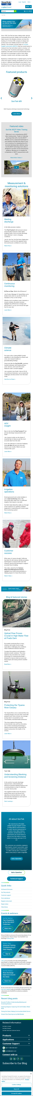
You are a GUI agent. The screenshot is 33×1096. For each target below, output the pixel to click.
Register (24, 2)
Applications (8, 1039)
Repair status (4, 904)
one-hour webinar (6, 989)
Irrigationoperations (9, 490)
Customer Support (11, 1043)
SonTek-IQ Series (7, 1028)
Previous (1, 98)
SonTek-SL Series (7, 1026)
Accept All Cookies (16, 1093)
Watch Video (7, 576)
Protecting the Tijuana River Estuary (14, 706)
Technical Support (16, 879)
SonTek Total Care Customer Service (11, 1030)
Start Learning (8, 801)
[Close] (31, 1074)
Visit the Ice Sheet (9, 379)
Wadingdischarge (8, 220)
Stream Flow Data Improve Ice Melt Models (12, 1014)
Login (19, 2)
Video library (4, 907)
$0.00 (29, 11)
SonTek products (5, 892)
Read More (7, 664)
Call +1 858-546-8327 (11, 1048)
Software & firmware (6, 889)
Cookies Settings (16, 1084)
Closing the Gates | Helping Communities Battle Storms (15, 1011)
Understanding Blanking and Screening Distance (15, 775)
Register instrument (6, 901)
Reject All (16, 1089)
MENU (27, 6)
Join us (3, 960)
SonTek (3, 15)
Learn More (16, 114)
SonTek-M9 (16, 101)
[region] (16, 1083)
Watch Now (7, 246)
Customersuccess (8, 552)
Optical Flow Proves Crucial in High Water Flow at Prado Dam (16, 635)
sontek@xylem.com (10, 1051)
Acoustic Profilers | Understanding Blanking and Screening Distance (13, 1003)
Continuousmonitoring (9, 284)
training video (10, 938)
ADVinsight (7, 424)
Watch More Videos (15, 157)
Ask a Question (16, 858)
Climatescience (7, 349)
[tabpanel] (16, 25)
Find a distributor (5, 898)
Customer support (6, 895)
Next (31, 98)
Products (7, 1035)
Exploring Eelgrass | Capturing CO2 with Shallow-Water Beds (15, 1007)
